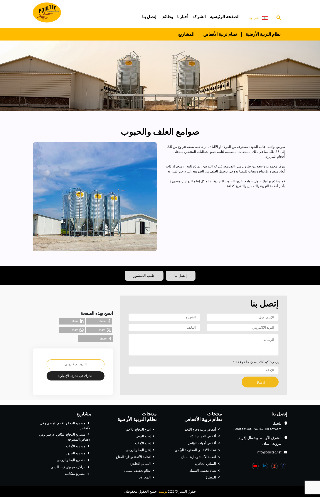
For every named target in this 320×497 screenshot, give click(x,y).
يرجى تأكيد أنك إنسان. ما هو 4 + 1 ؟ (256, 362)
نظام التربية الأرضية (263, 34)
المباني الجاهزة (205, 463)
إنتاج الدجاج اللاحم (138, 429)
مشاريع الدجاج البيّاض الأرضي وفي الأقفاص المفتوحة (65, 437)
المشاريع (186, 34)
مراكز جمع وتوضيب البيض (68, 467)
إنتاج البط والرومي (138, 450)
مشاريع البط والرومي (71, 460)
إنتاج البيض (143, 436)
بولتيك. (162, 491)
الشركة (199, 16)
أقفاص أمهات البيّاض (202, 443)
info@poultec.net (269, 452)
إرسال (260, 382)
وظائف (166, 16)
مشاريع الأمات (75, 446)
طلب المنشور (144, 275)
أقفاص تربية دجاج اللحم (200, 429)
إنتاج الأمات (143, 443)
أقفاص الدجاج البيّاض (201, 436)
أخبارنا (183, 16)
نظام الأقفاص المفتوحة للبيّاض (195, 450)
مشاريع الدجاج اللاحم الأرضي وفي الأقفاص (65, 425)
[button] (99, 321)
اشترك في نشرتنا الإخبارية (75, 376)
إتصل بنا (149, 16)
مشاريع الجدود (75, 453)
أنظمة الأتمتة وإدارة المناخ (198, 457)
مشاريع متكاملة (75, 473)
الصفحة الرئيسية (225, 16)
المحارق (210, 477)
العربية (255, 17)
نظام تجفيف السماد (202, 470)
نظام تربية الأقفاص (220, 34)
